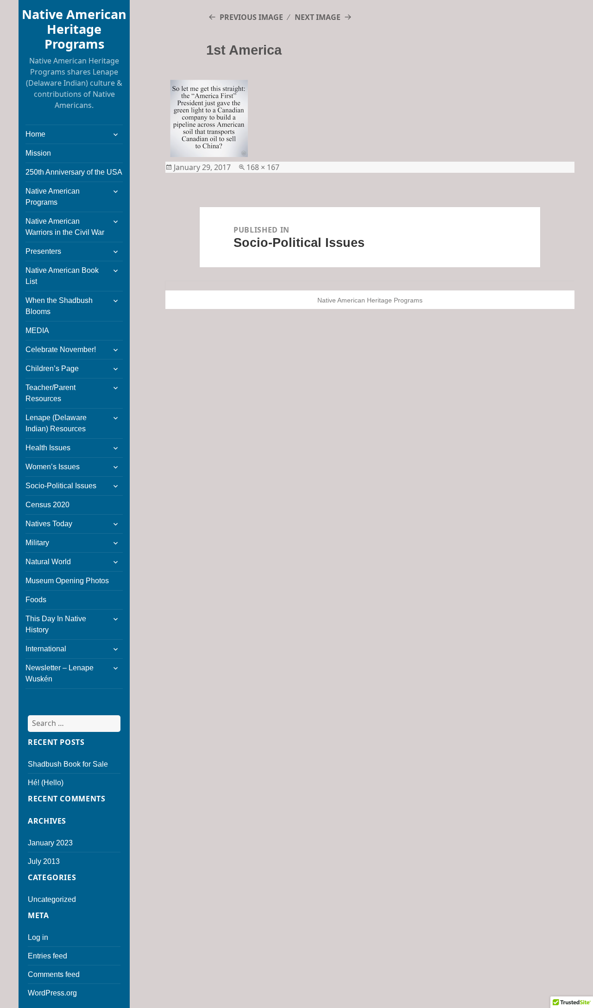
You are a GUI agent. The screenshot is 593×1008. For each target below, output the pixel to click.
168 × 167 (262, 167)
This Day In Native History (55, 624)
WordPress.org (52, 993)
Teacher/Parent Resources (50, 393)
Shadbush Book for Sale (68, 764)
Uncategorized (52, 899)
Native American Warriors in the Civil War (64, 226)
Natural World (48, 562)
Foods (35, 600)
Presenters (43, 251)
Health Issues (47, 448)
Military (37, 543)
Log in (38, 937)
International (45, 649)
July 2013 (44, 861)
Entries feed (47, 956)
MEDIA (37, 330)
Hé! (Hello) (45, 783)
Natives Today (48, 524)
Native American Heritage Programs (74, 29)
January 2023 (50, 843)
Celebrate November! (60, 349)
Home (35, 134)
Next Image (318, 17)
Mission (38, 153)
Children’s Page (52, 368)
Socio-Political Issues (60, 486)
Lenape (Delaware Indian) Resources (56, 423)
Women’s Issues (52, 467)
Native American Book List (62, 275)
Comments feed (54, 974)
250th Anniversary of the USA (73, 172)
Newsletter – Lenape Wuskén (59, 673)
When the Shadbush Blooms (59, 305)
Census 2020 (47, 505)
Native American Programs (52, 196)
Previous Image (251, 17)
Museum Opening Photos (67, 581)
